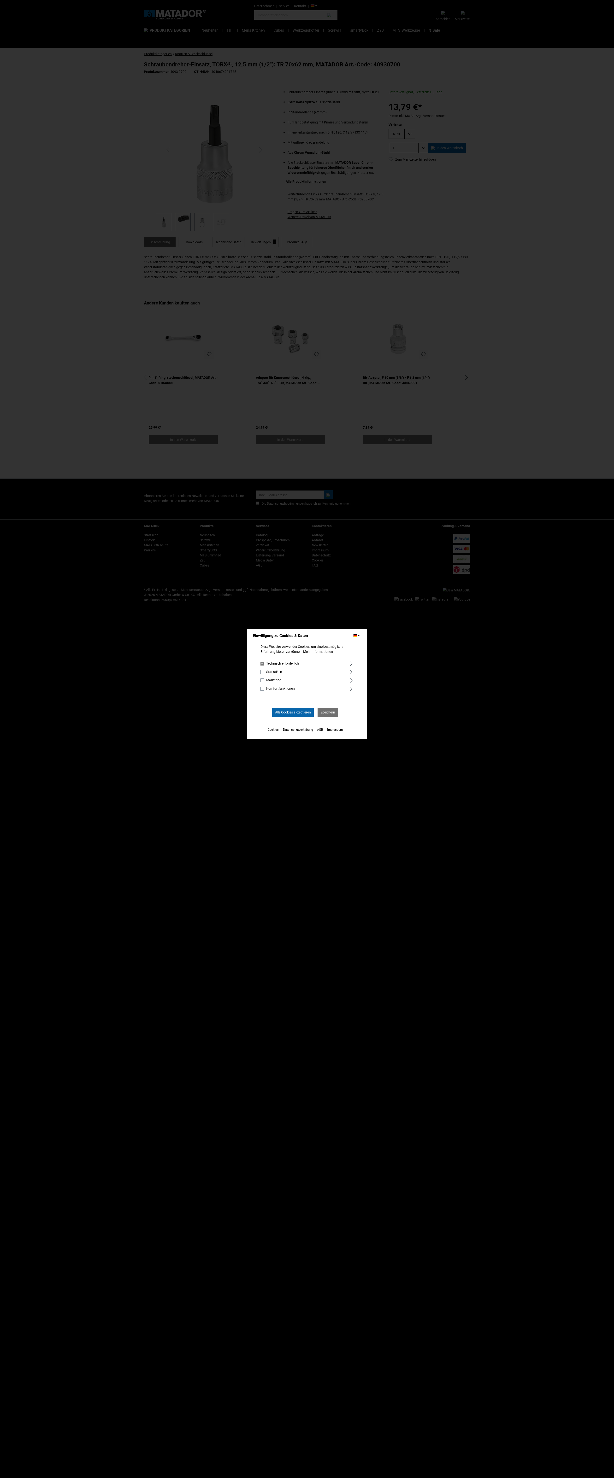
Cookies (273, 729)
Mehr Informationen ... (320, 651)
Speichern (327, 712)
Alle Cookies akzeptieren (293, 712)
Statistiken (274, 671)
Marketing (273, 680)
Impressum (335, 729)
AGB (320, 729)
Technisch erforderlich (282, 663)
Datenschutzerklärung (298, 729)
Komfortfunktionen (280, 688)
